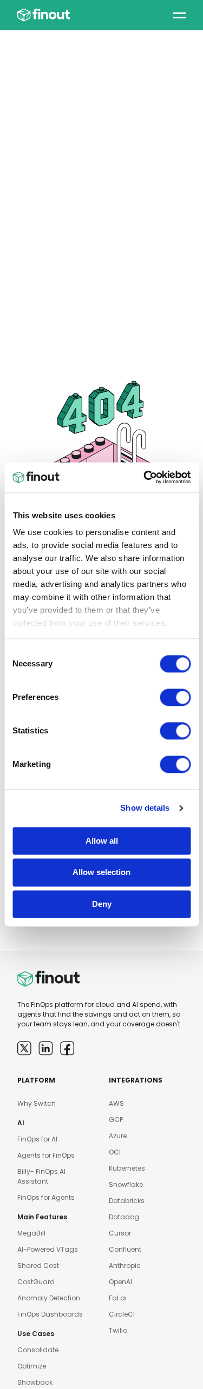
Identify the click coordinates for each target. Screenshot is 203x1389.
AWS (116, 1103)
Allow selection (101, 872)
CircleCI (122, 1314)
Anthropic (125, 1265)
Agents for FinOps (46, 1155)
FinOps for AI (37, 1139)
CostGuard (36, 1281)
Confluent (125, 1249)
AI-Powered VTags (47, 1249)
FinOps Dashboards (50, 1314)
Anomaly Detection (48, 1298)
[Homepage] (43, 15)
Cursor (120, 1233)
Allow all (102, 840)
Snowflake (126, 1184)
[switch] (175, 697)
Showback (35, 1382)
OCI (115, 1152)
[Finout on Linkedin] (45, 1048)
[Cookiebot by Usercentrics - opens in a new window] (145, 477)
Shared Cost (38, 1265)
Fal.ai (118, 1298)
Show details (144, 807)
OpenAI (120, 1281)
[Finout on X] (24, 1048)
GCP (116, 1119)
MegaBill (31, 1233)
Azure (118, 1135)
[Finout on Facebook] (67, 1048)
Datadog (124, 1216)
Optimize (31, 1366)
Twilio (118, 1330)
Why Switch (36, 1103)
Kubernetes (127, 1168)
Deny (102, 904)
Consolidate (37, 1349)
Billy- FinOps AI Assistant (41, 1176)
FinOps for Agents (46, 1197)
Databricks (127, 1200)
